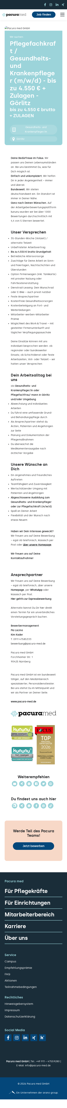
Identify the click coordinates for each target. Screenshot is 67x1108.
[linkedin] (57, 4)
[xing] (63, 4)
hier (42, 607)
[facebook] (45, 4)
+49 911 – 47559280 (48, 1061)
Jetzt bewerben (33, 846)
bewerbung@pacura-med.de (28, 643)
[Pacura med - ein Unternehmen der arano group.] (33, 1092)
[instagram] (50, 4)
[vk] (42, 1037)
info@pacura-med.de (38, 1065)
